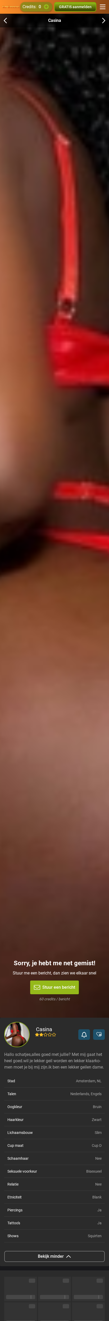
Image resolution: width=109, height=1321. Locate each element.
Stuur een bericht (58, 987)
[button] (84, 1034)
